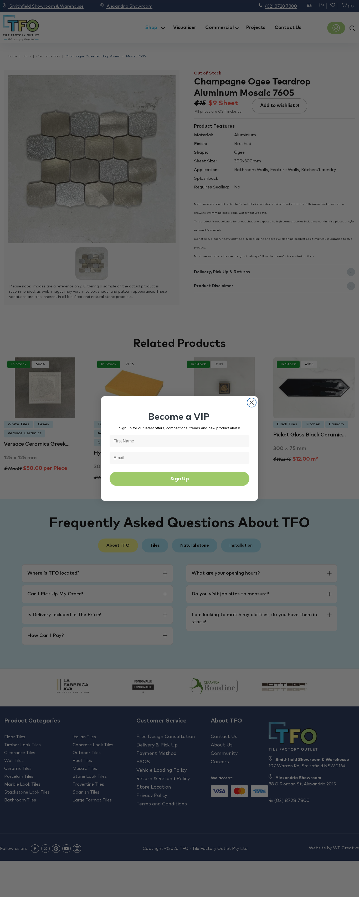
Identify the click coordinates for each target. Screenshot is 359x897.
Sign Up (179, 478)
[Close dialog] (251, 402)
